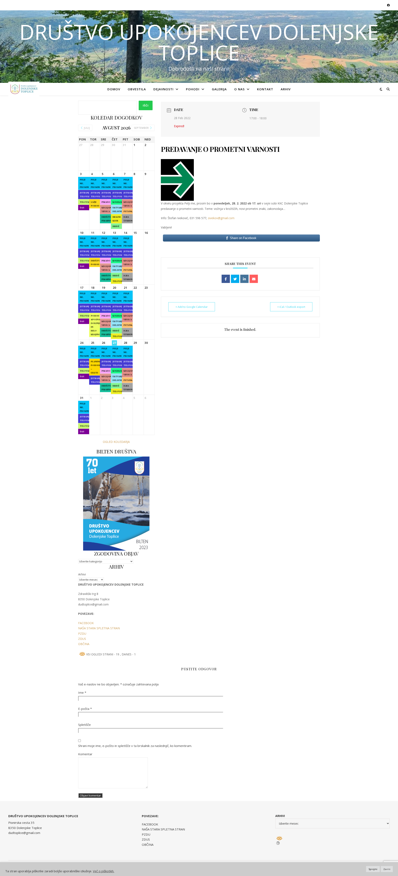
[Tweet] (235, 279)
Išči (145, 105)
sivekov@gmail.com (221, 218)
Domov (113, 89)
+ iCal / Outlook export (291, 307)
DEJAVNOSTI (163, 89)
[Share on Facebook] (226, 279)
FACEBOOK (86, 623)
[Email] (254, 279)
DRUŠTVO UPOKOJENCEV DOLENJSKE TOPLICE (199, 42)
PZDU (82, 634)
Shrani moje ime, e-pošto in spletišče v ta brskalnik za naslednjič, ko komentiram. (135, 746)
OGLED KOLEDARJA (116, 442)
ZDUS (82, 639)
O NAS (239, 89)
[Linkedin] (244, 279)
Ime (82, 692)
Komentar (85, 754)
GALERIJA (219, 89)
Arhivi (82, 574)
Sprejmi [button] (373, 869)
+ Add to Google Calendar (192, 307)
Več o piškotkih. (103, 871)
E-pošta (85, 709)
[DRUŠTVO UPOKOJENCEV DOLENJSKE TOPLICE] (23, 89)
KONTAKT (265, 89)
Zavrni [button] (386, 869)
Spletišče (84, 725)
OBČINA (83, 644)
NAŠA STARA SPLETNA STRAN (99, 628)
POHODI (192, 89)
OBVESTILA (137, 89)
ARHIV (286, 89)
